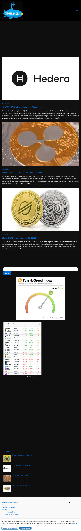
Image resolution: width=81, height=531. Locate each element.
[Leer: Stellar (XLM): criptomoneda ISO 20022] (40, 209)
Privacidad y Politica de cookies (9, 508)
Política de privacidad (12, 514)
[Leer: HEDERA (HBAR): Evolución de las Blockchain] (40, 78)
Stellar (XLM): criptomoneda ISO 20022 (19, 238)
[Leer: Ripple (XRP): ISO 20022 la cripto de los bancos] (40, 144)
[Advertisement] (40, 36)
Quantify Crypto (37, 377)
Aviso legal (11, 512)
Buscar (5, 266)
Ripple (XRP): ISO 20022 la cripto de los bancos (22, 172)
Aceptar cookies (25, 528)
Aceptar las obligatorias (10, 528)
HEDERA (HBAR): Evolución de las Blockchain (22, 107)
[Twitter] (70, 502)
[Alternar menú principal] (77, 10)
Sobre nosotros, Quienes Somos (10, 504)
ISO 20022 (5, 103)
